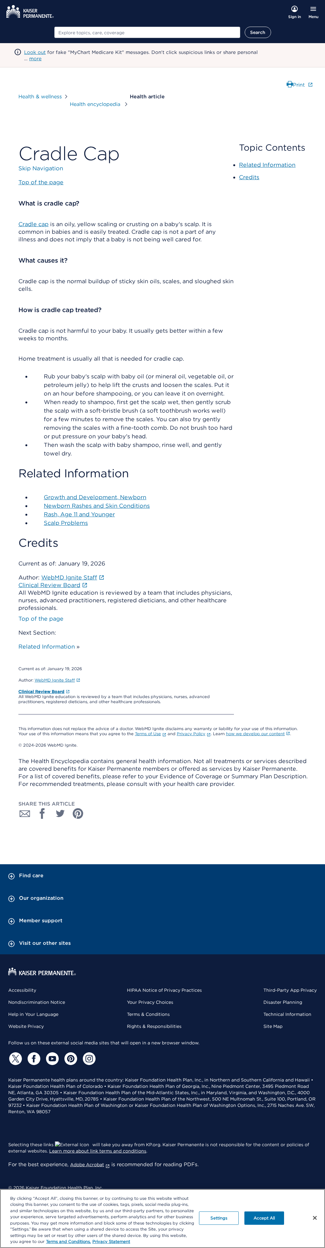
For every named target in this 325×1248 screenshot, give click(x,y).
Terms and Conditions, (68, 1241)
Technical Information (287, 1014)
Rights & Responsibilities (154, 1026)
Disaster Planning (282, 1002)
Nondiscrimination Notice (36, 1002)
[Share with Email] (24, 813)
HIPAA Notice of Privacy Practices (164, 990)
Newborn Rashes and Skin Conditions (97, 505)
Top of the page (40, 618)
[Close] (315, 1218)
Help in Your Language (33, 1014)
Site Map (272, 1026)
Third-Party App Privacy (290, 990)
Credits (249, 177)
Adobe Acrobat (87, 1164)
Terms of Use (148, 733)
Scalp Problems (66, 522)
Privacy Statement (111, 1241)
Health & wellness (40, 97)
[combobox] (147, 32)
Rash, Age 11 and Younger (79, 514)
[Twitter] (14, 1058)
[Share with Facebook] (42, 813)
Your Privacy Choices (150, 1002)
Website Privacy (26, 1026)
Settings (218, 1218)
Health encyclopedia (96, 104)
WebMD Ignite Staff (55, 680)
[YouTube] (51, 1058)
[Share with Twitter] (60, 813)
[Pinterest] (69, 1058)
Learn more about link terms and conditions (97, 1150)
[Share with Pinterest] (78, 813)
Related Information (46, 646)
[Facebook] (33, 1058)
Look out (35, 52)
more (35, 59)
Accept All (264, 1218)
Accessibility (22, 990)
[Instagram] (88, 1058)
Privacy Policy (191, 733)
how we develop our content (255, 733)
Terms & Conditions (148, 1014)
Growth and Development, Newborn (95, 497)
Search (258, 32)
